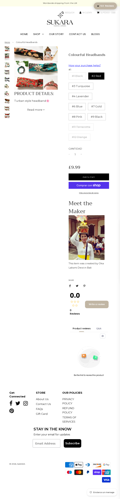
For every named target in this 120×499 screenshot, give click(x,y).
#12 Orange (79, 137)
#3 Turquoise (81, 86)
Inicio (7, 42)
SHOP (37, 34)
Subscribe (72, 443)
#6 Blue (77, 106)
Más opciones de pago (89, 193)
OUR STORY (56, 34)
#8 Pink (77, 116)
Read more (35, 109)
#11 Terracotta (81, 126)
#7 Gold (96, 106)
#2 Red (96, 76)
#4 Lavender (80, 96)
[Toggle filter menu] (102, 336)
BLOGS (95, 34)
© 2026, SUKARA (17, 464)
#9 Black (96, 116)
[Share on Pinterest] (84, 285)
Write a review (97, 304)
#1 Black (77, 76)
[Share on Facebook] (71, 285)
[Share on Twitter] (77, 285)
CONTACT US (77, 34)
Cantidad (75, 148)
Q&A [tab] (98, 328)
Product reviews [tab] (82, 328)
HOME (24, 34)
